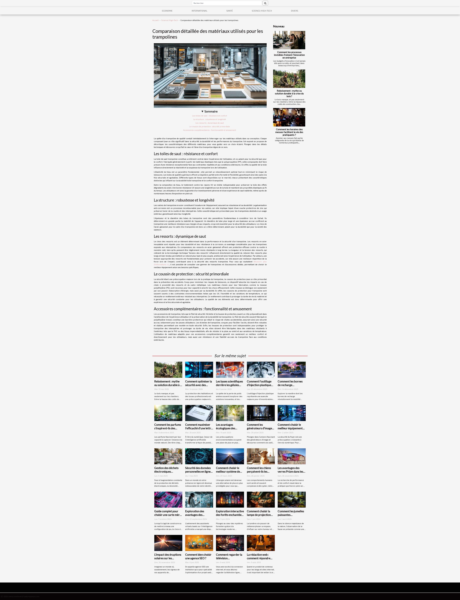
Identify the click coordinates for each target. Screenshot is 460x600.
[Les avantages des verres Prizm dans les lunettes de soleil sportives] (292, 456)
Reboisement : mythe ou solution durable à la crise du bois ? (289, 93)
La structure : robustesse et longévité (209, 119)
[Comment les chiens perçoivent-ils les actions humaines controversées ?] (261, 456)
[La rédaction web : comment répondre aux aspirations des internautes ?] (261, 542)
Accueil (155, 20)
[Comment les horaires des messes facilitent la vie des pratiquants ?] (289, 117)
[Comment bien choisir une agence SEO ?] (199, 542)
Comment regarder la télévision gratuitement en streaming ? (229, 560)
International (199, 10)
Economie (167, 10)
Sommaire (211, 111)
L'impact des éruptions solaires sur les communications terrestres (167, 560)
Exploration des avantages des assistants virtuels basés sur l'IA (196, 516)
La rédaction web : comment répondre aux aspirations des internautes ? (258, 560)
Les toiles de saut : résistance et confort (209, 115)
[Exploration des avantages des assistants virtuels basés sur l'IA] (199, 499)
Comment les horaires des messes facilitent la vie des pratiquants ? (289, 132)
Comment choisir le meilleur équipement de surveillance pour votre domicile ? (290, 430)
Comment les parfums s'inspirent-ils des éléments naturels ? (167, 428)
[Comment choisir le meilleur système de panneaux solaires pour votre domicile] (230, 456)
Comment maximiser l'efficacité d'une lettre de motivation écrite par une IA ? (199, 430)
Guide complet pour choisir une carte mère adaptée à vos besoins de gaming (167, 516)
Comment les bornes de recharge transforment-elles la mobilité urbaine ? (290, 387)
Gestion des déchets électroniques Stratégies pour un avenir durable (166, 473)
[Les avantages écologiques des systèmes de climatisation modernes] (230, 413)
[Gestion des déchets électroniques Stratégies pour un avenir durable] (168, 456)
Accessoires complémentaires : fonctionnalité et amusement (209, 130)
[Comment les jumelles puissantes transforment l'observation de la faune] (292, 499)
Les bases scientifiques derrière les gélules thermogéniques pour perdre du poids (229, 387)
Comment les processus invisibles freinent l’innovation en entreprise (289, 55)
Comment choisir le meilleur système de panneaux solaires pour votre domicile (228, 473)
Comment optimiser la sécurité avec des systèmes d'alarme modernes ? (198, 387)
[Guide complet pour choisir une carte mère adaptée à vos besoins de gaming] (168, 499)
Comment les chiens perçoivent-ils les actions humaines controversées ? (259, 473)
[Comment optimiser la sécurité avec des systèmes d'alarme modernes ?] (199, 369)
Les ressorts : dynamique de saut (209, 123)
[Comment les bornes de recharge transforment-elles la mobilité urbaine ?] (292, 369)
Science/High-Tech (262, 10)
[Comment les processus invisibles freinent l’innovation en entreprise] (289, 40)
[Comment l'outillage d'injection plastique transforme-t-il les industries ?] (261, 369)
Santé (229, 10)
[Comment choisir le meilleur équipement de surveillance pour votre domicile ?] (292, 413)
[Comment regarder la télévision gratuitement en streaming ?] (230, 542)
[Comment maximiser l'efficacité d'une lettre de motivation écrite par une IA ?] (199, 413)
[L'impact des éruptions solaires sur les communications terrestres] (168, 542)
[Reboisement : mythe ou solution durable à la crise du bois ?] (289, 79)
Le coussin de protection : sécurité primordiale (209, 126)
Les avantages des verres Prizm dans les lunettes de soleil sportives (290, 473)
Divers (294, 10)
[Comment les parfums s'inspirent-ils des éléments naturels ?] (168, 413)
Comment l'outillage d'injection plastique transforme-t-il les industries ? (259, 387)
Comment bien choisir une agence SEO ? (198, 556)
